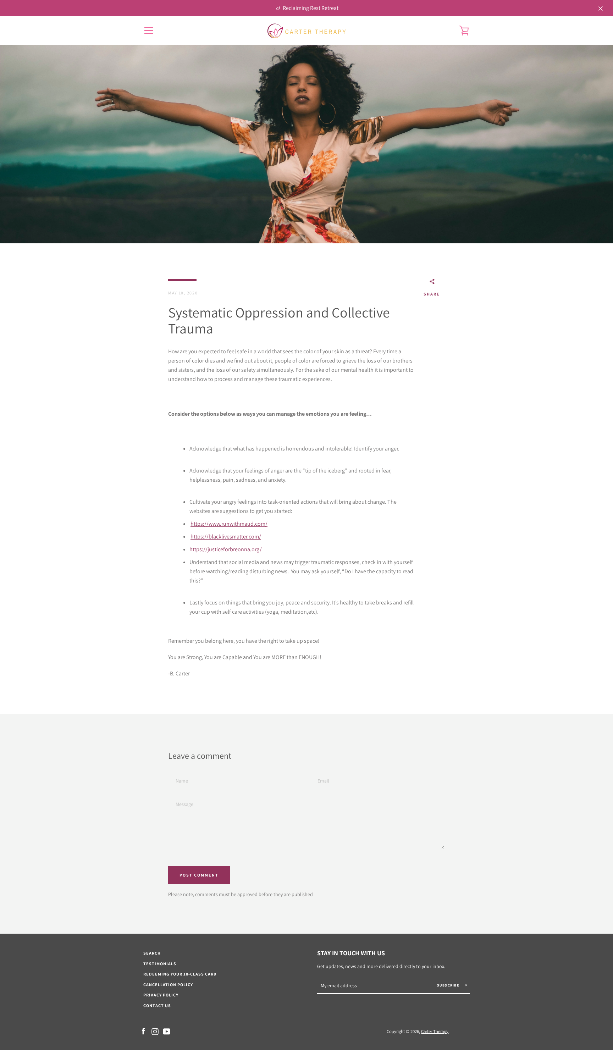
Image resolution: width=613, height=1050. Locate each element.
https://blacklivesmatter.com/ (225, 536)
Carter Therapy (434, 1031)
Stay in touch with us (351, 953)
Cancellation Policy (168, 984)
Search (152, 953)
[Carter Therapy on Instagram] (155, 1031)
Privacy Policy (160, 995)
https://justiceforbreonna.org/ (225, 549)
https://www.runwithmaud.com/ (228, 523)
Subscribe (448, 985)
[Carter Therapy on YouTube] (166, 1031)
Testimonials (159, 963)
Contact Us (157, 1005)
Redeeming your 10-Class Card (180, 974)
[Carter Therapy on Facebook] (143, 1031)
